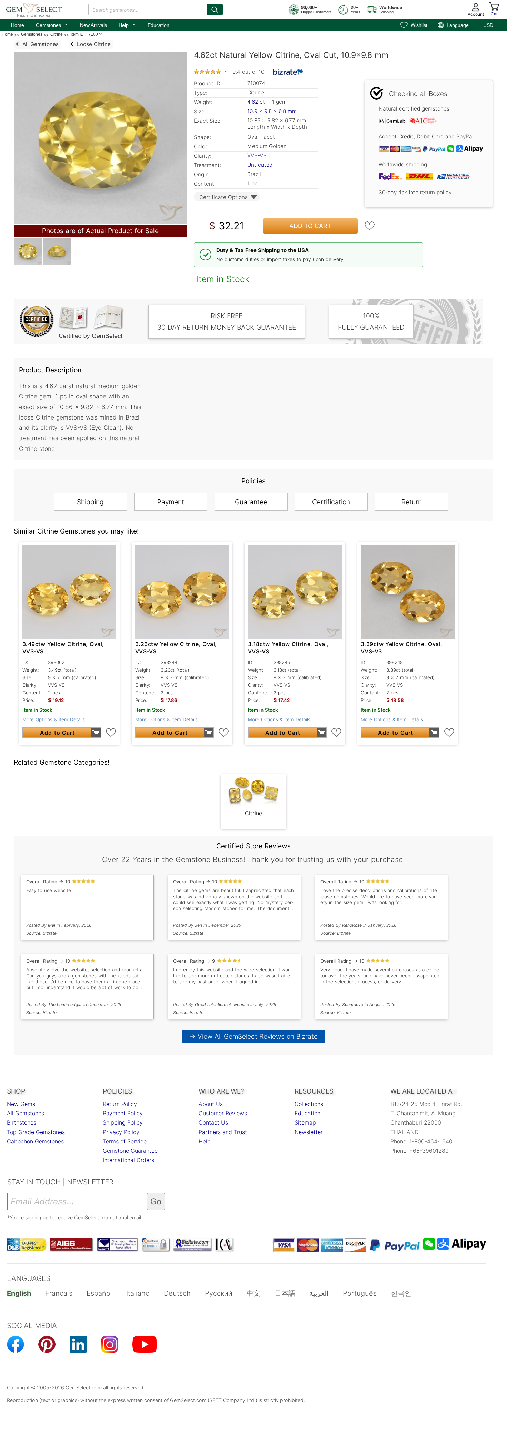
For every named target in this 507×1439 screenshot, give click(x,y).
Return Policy (120, 1103)
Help (127, 24)
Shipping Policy (123, 1122)
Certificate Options (223, 197)
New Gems (21, 1103)
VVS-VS (257, 155)
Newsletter (309, 1132)
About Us (211, 1103)
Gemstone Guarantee (130, 1150)
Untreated (259, 165)
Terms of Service (125, 1141)
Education (158, 25)
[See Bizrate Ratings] (288, 72)
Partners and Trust (223, 1132)
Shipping (90, 502)
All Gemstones (25, 1113)
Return (411, 502)
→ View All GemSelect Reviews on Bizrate (253, 1036)
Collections (309, 1103)
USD (488, 25)
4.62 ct (257, 102)
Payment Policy (123, 1113)
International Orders (128, 1160)
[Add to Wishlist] (370, 226)
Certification (331, 502)
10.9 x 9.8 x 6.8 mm (272, 111)
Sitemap (305, 1122)
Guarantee (251, 502)
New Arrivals (93, 25)
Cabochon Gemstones (35, 1141)
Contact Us (213, 1122)
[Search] (215, 9)
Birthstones (21, 1122)
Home (17, 25)
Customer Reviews (223, 1113)
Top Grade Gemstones (36, 1132)
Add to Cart (310, 225)
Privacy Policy (121, 1132)
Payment (170, 502)
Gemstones (52, 24)
